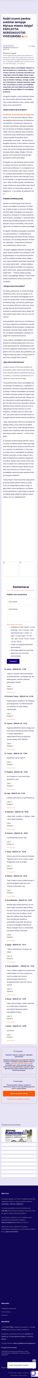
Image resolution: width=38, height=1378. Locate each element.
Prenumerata (5, 1312)
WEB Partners (23, 1375)
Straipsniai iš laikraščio (8, 1308)
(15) (25, 36)
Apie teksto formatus (14, 624)
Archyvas (4, 1315)
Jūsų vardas (13, 602)
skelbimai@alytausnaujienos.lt (21, 1063)
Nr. (32, 46)
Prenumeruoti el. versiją (19, 1093)
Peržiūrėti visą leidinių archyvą (18, 1099)
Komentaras (13, 609)
